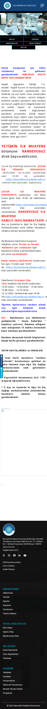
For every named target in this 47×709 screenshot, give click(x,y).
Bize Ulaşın (7, 628)
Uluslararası (8, 609)
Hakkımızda (8, 593)
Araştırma (7, 605)
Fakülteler (7, 658)
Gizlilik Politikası (9, 569)
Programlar (7, 693)
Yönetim (6, 597)
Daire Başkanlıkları (10, 654)
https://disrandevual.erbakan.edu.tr (25, 296)
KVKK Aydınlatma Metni (12, 562)
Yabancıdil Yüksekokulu (12, 685)
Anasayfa (1, 373)
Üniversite (1, 361)
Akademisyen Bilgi (11, 636)
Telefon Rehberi (9, 613)
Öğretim (6, 601)
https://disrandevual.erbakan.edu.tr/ (26, 179)
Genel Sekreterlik (10, 650)
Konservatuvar (9, 681)
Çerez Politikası (9, 566)
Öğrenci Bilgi (8, 632)
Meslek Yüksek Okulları (13, 689)
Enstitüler (7, 676)
